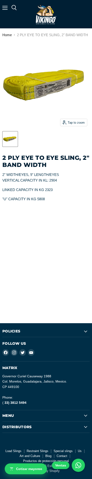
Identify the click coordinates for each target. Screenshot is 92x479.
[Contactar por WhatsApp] (78, 465)
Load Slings (13, 451)
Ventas (60, 465)
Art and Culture (30, 456)
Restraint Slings (37, 451)
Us (80, 451)
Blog (48, 456)
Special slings (63, 451)
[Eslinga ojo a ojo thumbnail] (10, 139)
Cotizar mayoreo (29, 469)
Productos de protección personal (46, 461)
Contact (62, 456)
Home (7, 35)
